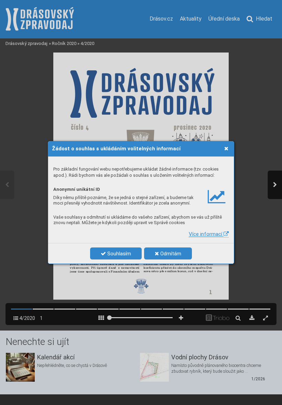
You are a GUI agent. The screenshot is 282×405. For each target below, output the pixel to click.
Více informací (206, 234)
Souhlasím (118, 254)
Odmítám (170, 254)
